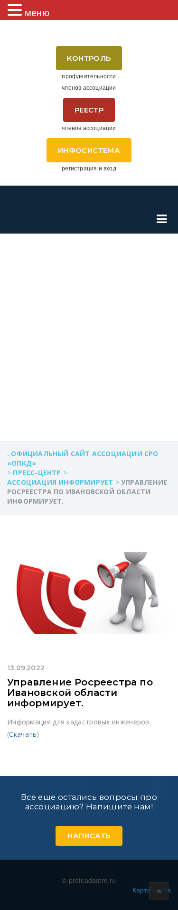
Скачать (23, 734)
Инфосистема (89, 150)
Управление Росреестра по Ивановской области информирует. (80, 692)
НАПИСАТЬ (88, 835)
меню (37, 12)
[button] (16, 10)
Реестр (89, 109)
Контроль (89, 58)
